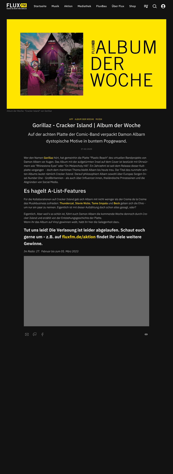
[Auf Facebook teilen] (42, 334)
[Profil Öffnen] (163, 6)
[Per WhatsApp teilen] (35, 334)
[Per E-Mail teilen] (27, 334)
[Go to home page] (17, 6)
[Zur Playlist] (146, 6)
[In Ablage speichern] (146, 334)
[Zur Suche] (155, 6)
